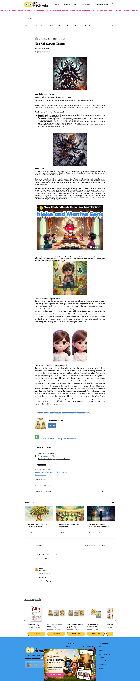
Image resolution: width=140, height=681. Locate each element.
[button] (93, 649)
